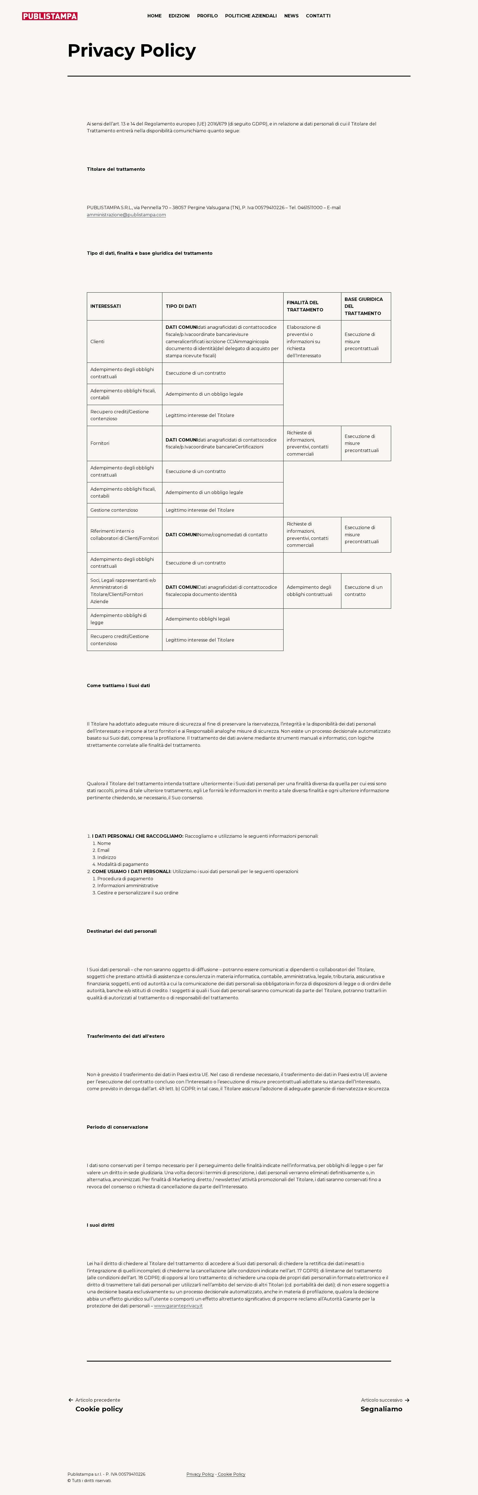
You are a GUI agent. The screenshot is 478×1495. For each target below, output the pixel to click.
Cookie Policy (231, 1474)
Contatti (318, 16)
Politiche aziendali (251, 16)
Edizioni (179, 16)
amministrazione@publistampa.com (126, 214)
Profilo (207, 16)
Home (154, 16)
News (291, 16)
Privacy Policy (200, 1474)
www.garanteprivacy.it (178, 1306)
